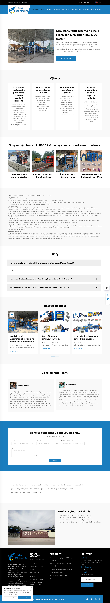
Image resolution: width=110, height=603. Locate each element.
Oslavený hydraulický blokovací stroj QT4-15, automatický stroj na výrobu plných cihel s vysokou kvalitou (91, 175)
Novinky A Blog (76, 9)
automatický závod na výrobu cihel (60, 489)
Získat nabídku (66, 58)
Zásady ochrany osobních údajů (54, 599)
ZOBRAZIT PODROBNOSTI (18, 161)
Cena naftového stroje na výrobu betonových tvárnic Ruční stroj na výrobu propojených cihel (19, 175)
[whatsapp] (79, 2)
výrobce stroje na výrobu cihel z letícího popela (27, 489)
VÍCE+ (52, 579)
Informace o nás (59, 9)
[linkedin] (85, 2)
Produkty (49, 9)
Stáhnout (86, 9)
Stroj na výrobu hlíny (56, 572)
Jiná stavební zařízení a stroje (59, 575)
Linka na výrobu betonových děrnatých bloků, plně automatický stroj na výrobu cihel (67, 175)
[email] (108, 303)
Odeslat (55, 460)
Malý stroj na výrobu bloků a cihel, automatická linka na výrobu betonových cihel (43, 175)
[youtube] (88, 2)
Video (67, 9)
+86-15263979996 (15, 2)
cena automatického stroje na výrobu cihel (67, 485)
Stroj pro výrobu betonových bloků (61, 569)
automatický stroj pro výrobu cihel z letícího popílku (29, 485)
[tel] (108, 295)
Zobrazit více (14, 351)
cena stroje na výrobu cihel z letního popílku (27, 492)
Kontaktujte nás (96, 9)
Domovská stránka (38, 9)
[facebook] (82, 2)
